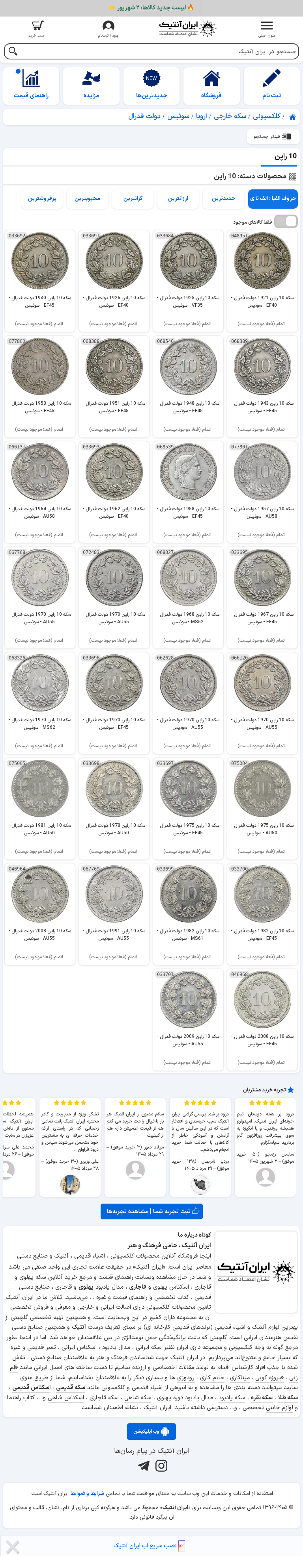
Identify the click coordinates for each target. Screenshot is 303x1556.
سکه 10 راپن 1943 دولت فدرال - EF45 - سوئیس (262, 407)
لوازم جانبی (279, 1407)
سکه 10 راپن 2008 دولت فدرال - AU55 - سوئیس (39, 935)
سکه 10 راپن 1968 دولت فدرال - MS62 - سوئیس (188, 618)
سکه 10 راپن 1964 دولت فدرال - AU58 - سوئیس (39, 513)
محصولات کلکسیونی (170, 1307)
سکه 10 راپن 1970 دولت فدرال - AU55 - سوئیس (113, 618)
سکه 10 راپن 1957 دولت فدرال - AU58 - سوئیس (262, 513)
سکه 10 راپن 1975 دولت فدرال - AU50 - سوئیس (262, 829)
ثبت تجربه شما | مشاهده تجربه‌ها (149, 1211)
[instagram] (160, 1465)
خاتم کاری (212, 1377)
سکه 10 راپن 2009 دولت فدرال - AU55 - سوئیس (188, 1040)
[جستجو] (13, 52)
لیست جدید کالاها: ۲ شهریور (151, 8)
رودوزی (186, 1377)
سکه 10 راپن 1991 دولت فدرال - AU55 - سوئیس (113, 935)
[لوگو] (187, 28)
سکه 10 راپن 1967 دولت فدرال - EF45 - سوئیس (262, 618)
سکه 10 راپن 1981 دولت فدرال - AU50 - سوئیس (39, 829)
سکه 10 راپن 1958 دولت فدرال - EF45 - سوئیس (188, 513)
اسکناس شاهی (66, 1397)
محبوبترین (87, 198)
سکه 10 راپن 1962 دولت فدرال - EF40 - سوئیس (113, 513)
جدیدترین (223, 198)
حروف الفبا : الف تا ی (273, 198)
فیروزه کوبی (269, 1377)
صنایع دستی (27, 1327)
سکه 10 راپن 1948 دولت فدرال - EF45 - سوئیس (188, 407)
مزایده (91, 95)
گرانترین (132, 198)
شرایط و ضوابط (87, 1493)
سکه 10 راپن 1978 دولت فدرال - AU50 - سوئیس (113, 829)
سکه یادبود (232, 1397)
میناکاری (240, 1377)
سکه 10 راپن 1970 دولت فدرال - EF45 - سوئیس (113, 724)
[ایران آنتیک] (293, 117)
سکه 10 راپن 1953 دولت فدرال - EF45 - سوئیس (39, 407)
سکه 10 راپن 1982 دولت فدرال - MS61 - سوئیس (188, 935)
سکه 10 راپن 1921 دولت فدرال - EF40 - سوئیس (262, 302)
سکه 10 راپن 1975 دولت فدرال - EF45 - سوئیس (188, 829)
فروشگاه (211, 95)
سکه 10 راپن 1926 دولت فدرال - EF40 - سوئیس (113, 302)
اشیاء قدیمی (230, 1327)
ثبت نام (271, 95)
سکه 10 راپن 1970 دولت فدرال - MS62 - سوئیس (39, 724)
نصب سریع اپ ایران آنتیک (146, 1545)
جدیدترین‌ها (151, 95)
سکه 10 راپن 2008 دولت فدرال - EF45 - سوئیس (262, 1040)
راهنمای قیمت (31, 95)
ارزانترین (178, 198)
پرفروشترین (42, 198)
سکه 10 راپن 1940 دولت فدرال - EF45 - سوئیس (39, 302)
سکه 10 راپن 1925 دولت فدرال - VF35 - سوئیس (188, 302)
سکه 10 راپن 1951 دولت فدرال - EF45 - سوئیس (113, 407)
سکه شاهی (138, 1397)
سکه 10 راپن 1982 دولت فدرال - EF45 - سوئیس (262, 935)
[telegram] (143, 1465)
